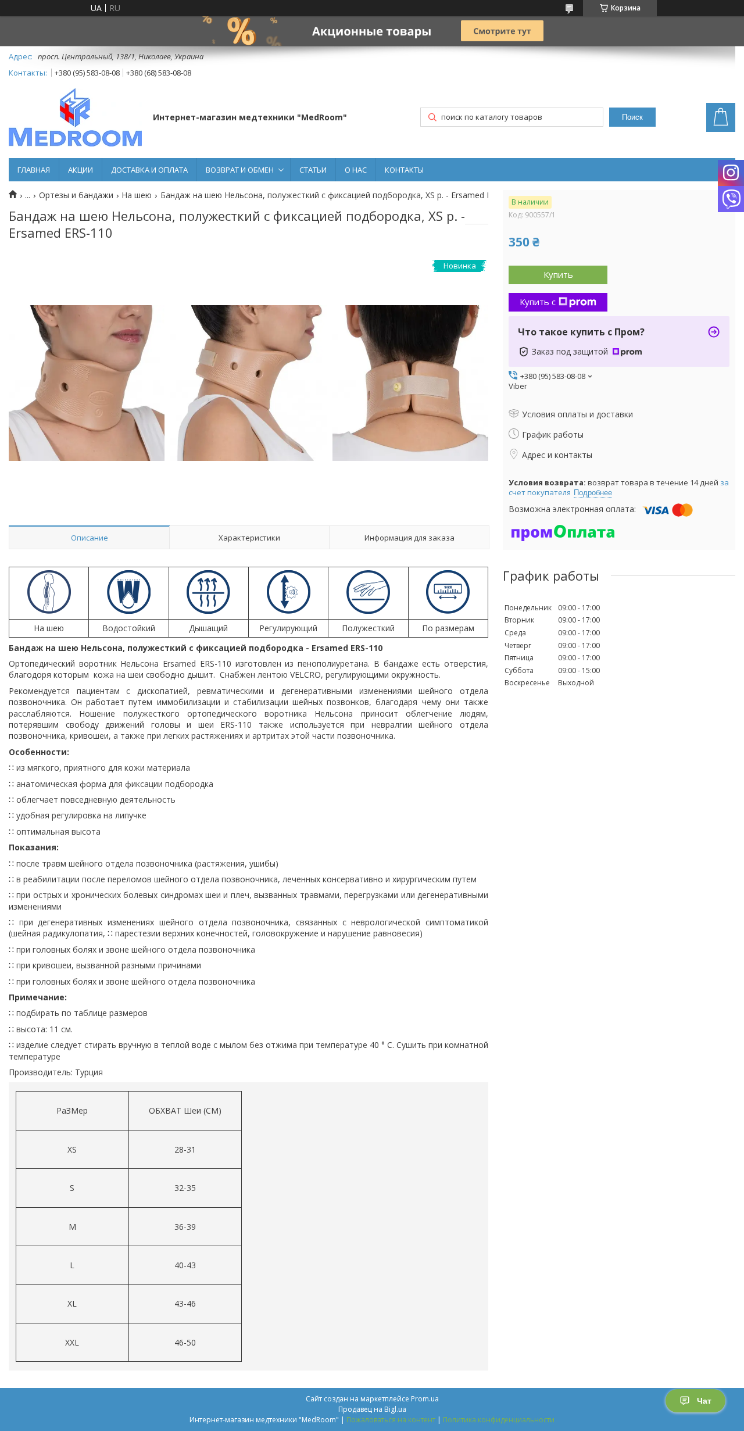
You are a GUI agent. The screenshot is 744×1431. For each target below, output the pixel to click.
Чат (704, 1400)
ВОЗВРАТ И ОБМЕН (240, 169)
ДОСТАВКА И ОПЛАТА (149, 169)
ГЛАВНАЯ (33, 169)
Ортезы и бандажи (76, 195)
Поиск (632, 117)
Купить (558, 274)
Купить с (538, 301)
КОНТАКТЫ (404, 169)
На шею (136, 195)
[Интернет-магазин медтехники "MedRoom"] (75, 118)
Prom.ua (425, 1399)
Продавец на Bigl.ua (372, 1409)
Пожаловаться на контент (390, 1420)
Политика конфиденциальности (499, 1420)
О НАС (356, 169)
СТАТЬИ (313, 169)
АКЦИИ (80, 169)
